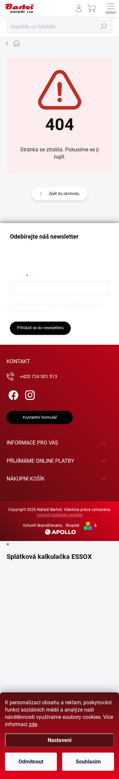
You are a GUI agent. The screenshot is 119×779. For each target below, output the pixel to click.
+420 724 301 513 (38, 376)
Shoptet (72, 525)
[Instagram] (29, 394)
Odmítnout (31, 762)
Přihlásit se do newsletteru (40, 328)
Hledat (104, 26)
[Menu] (110, 8)
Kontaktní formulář (40, 417)
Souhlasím (88, 762)
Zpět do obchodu (64, 193)
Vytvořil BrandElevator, (43, 525)
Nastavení (59, 740)
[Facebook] (12, 394)
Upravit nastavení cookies (60, 515)
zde (33, 724)
